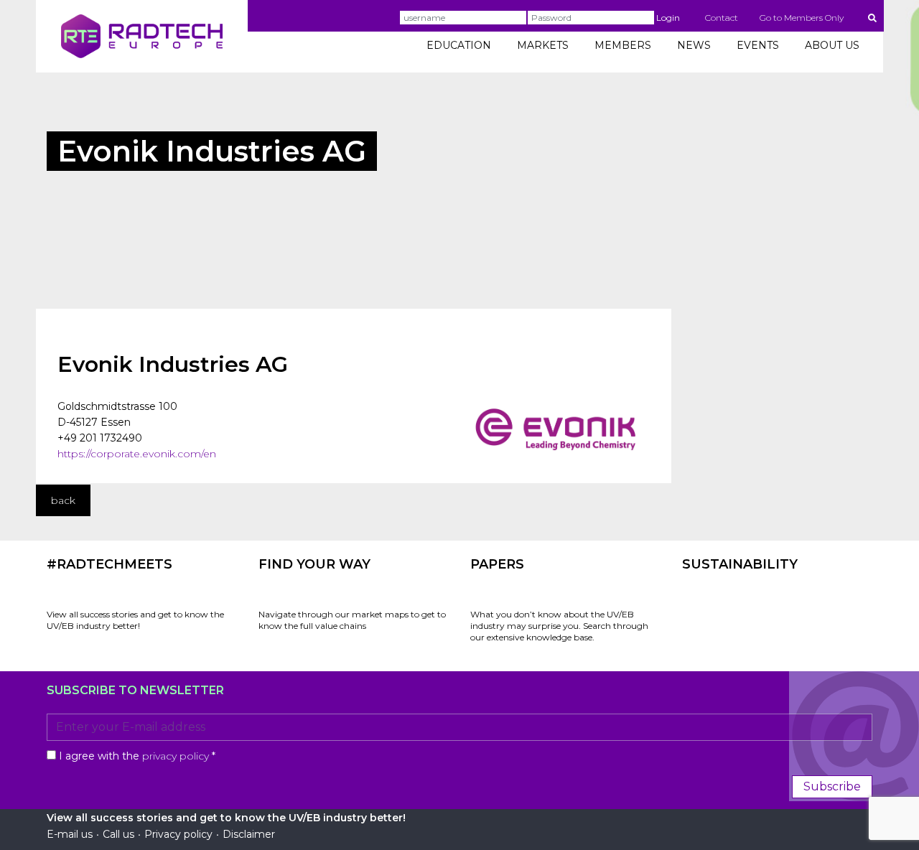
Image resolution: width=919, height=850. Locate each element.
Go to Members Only (802, 17)
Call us (118, 834)
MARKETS (543, 45)
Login (668, 17)
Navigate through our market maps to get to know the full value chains (352, 620)
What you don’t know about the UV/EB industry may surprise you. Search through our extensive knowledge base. (559, 626)
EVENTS (758, 45)
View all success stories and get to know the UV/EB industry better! (135, 620)
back (63, 500)
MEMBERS (622, 45)
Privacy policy (178, 834)
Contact (721, 17)
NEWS (694, 45)
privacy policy (175, 755)
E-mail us (70, 834)
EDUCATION (458, 45)
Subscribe (832, 786)
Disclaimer (249, 834)
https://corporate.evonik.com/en (136, 453)
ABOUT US (832, 45)
